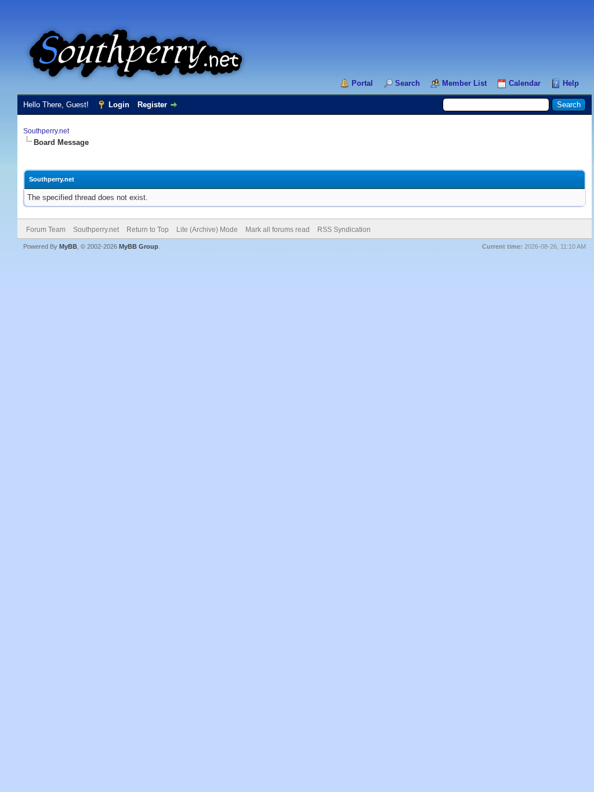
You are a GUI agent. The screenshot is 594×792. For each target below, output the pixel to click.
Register (152, 104)
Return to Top (147, 230)
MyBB (68, 246)
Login (118, 104)
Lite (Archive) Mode (207, 230)
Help (571, 83)
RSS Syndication (344, 230)
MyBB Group (138, 246)
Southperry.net (46, 131)
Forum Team (46, 230)
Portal (362, 83)
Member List (464, 83)
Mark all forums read (277, 230)
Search (407, 83)
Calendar (525, 83)
